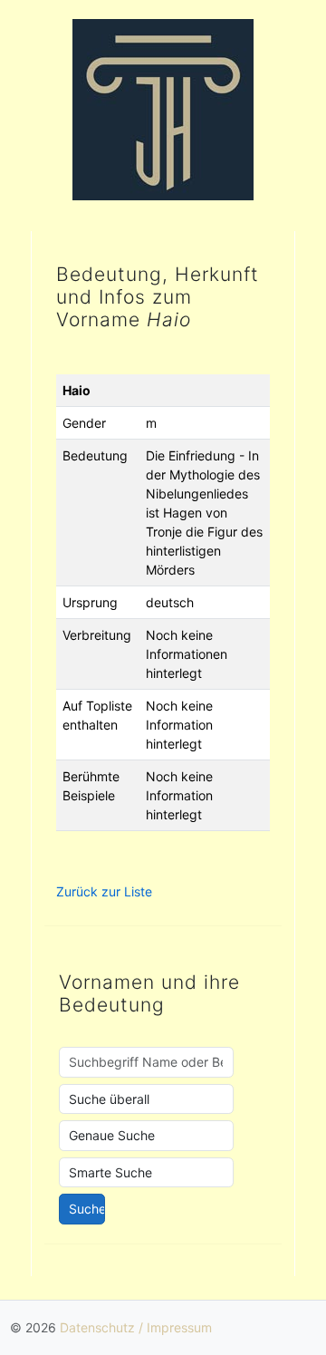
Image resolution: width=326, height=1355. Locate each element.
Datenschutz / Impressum (136, 1327)
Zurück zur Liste (104, 891)
